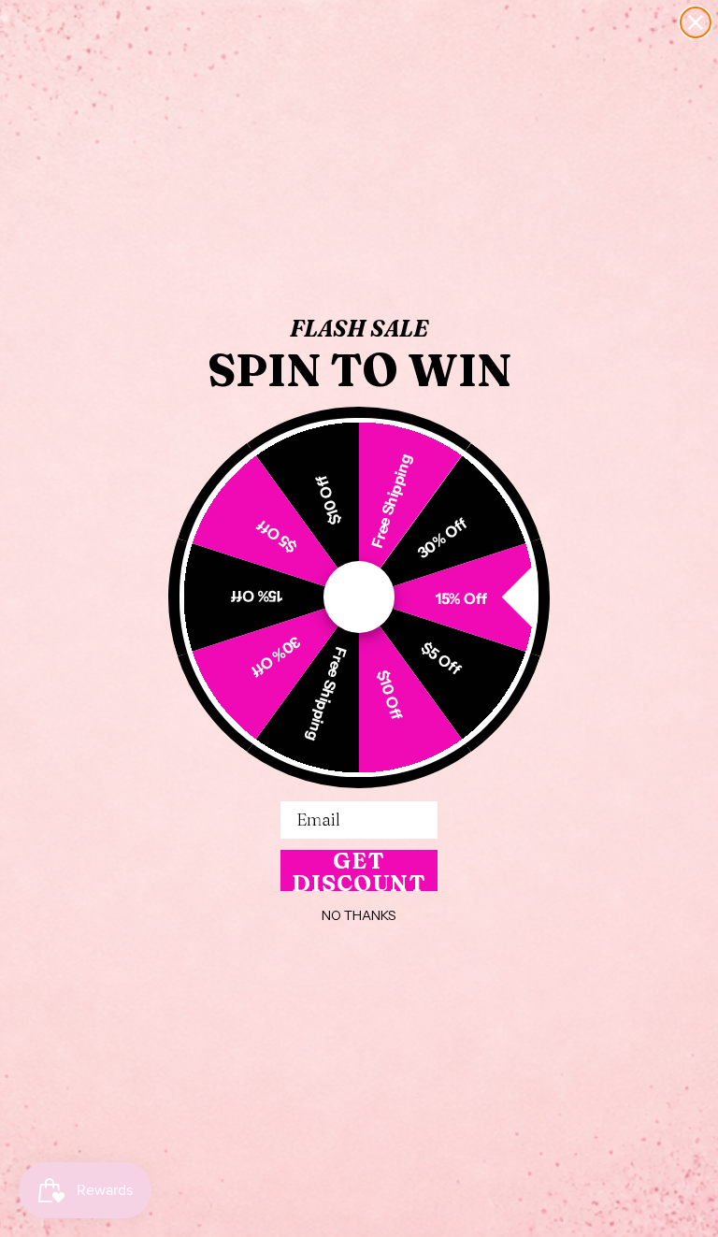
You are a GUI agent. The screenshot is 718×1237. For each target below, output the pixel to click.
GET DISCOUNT (359, 870)
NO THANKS (359, 915)
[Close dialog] (696, 22)
